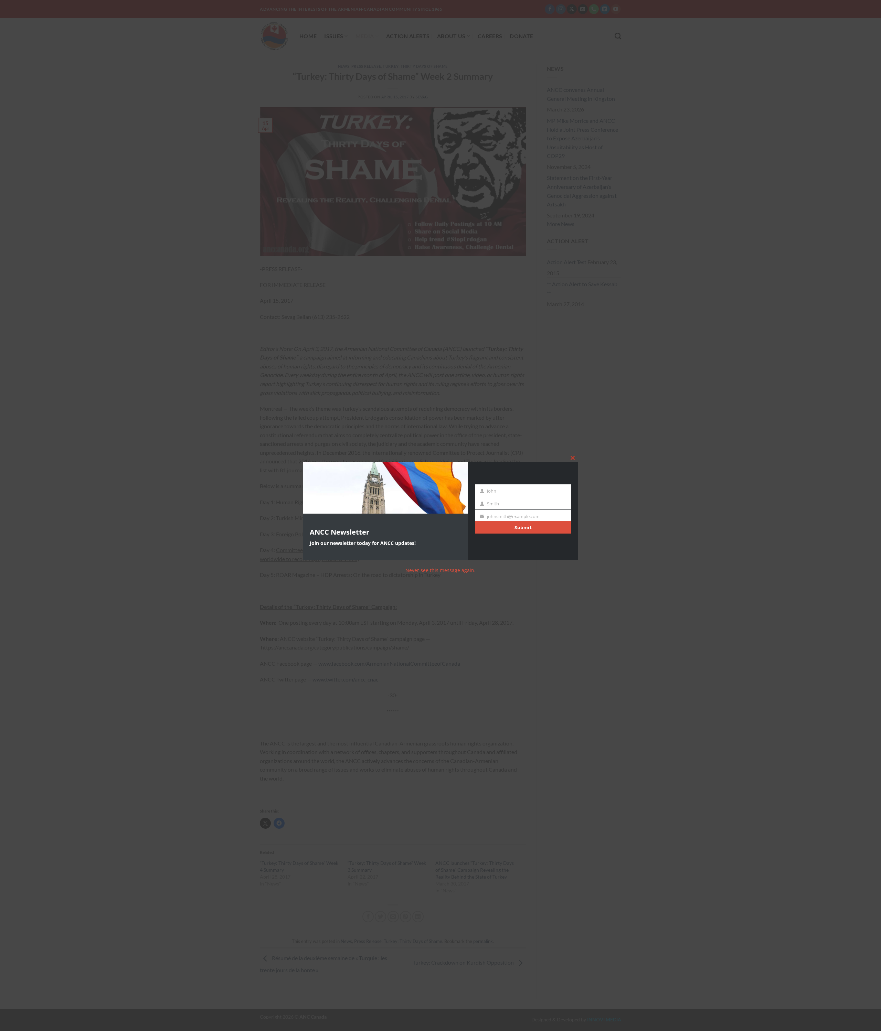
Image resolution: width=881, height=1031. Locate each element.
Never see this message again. (440, 570)
